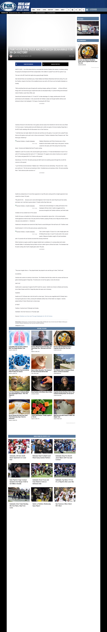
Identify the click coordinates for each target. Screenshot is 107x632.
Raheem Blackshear (24, 323)
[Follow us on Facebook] (76, 10)
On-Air (38, 9)
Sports (22, 325)
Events (57, 9)
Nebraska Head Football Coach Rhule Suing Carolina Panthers (42, 457)
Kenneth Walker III (58, 321)
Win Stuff (50, 9)
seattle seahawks (40, 323)
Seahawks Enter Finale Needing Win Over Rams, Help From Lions (19, 506)
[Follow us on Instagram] (80, 10)
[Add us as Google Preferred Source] (72, 10)
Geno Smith (51, 321)
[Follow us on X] (83, 10)
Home (33, 9)
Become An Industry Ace (28, 12)
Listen (44, 9)
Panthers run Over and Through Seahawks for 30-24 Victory (36, 316)
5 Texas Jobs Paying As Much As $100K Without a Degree (86, 33)
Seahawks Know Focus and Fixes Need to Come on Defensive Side (41, 482)
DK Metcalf (45, 321)
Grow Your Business (40, 12)
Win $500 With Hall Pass (14, 12)
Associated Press (16, 56)
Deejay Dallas (40, 321)
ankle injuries (24, 321)
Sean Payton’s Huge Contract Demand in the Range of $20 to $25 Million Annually (19, 482)
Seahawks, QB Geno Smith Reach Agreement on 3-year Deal (18, 457)
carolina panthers (32, 321)
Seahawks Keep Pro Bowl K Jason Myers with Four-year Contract (64, 457)
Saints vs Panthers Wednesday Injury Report (42, 505)
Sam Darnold (32, 323)
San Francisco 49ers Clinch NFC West (64, 505)
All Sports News (51, 12)
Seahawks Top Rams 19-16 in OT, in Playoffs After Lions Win (65, 481)
